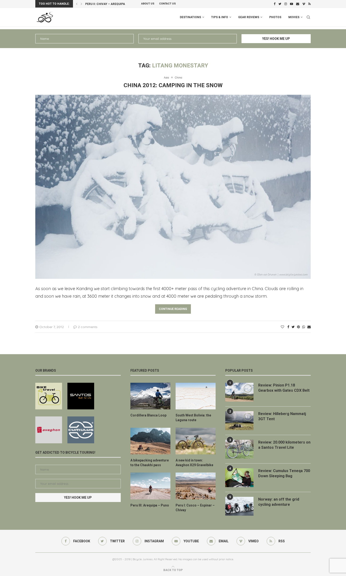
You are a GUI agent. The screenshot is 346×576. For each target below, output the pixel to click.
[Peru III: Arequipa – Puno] (150, 486)
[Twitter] (279, 4)
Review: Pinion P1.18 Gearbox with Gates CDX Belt (284, 388)
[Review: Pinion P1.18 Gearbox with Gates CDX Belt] (239, 392)
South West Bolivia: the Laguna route (193, 417)
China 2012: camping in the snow (173, 85)
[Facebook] (274, 4)
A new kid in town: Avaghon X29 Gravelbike (194, 462)
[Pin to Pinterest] (298, 327)
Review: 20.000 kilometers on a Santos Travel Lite (284, 445)
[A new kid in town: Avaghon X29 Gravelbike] (196, 441)
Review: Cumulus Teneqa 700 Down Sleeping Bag (284, 473)
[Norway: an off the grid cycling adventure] (239, 506)
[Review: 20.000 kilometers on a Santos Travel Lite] (239, 449)
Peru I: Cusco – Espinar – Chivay (195, 507)
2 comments (87, 327)
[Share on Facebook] (288, 327)
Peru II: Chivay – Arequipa (105, 4)
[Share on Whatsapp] (303, 327)
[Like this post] (282, 327)
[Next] (81, 4)
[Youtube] (291, 4)
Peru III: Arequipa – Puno (149, 505)
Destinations (190, 17)
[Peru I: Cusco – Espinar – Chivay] (196, 486)
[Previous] (77, 4)
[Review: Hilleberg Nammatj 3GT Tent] (239, 420)
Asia (166, 77)
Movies (293, 17)
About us (147, 3)
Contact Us (167, 3)
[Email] (297, 4)
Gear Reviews (248, 17)
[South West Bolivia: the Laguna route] (196, 396)
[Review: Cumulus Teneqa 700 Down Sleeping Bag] (239, 477)
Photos (275, 17)
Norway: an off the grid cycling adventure (278, 502)
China (178, 77)
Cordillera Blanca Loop (148, 415)
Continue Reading (173, 309)
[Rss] (309, 4)
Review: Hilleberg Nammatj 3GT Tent (282, 416)
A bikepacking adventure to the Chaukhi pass (149, 462)
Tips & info (219, 17)
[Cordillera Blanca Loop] (150, 396)
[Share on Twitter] (293, 327)
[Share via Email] (309, 327)
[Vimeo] (303, 4)
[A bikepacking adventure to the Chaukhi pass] (150, 441)
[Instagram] (285, 4)
